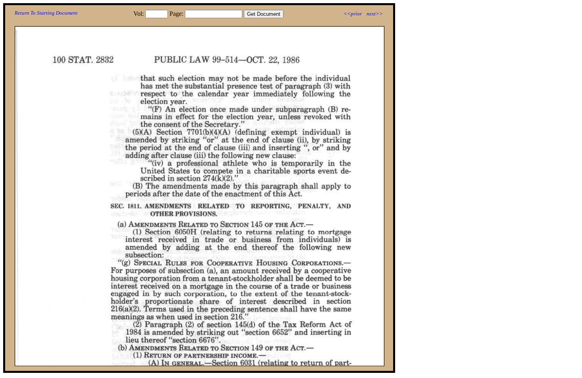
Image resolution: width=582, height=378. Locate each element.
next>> (375, 14)
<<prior (353, 14)
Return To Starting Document (46, 13)
